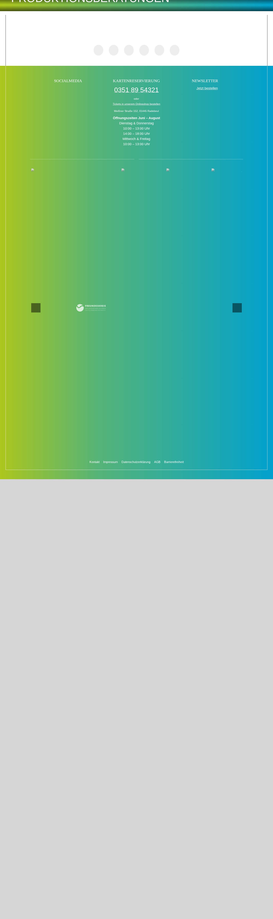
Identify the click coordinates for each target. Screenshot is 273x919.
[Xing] (159, 50)
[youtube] (80, 90)
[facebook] (48, 90)
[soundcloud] (88, 90)
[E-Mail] (174, 50)
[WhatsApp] (129, 50)
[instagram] (72, 90)
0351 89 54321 (136, 90)
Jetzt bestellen (207, 88)
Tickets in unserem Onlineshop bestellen (136, 103)
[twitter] (64, 90)
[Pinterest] (144, 50)
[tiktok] (56, 90)
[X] (113, 50)
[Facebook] (98, 50)
